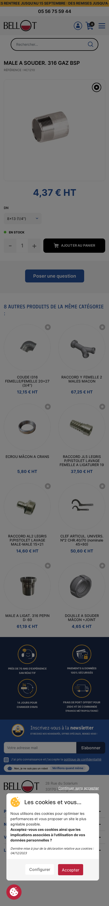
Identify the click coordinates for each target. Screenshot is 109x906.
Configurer (39, 869)
